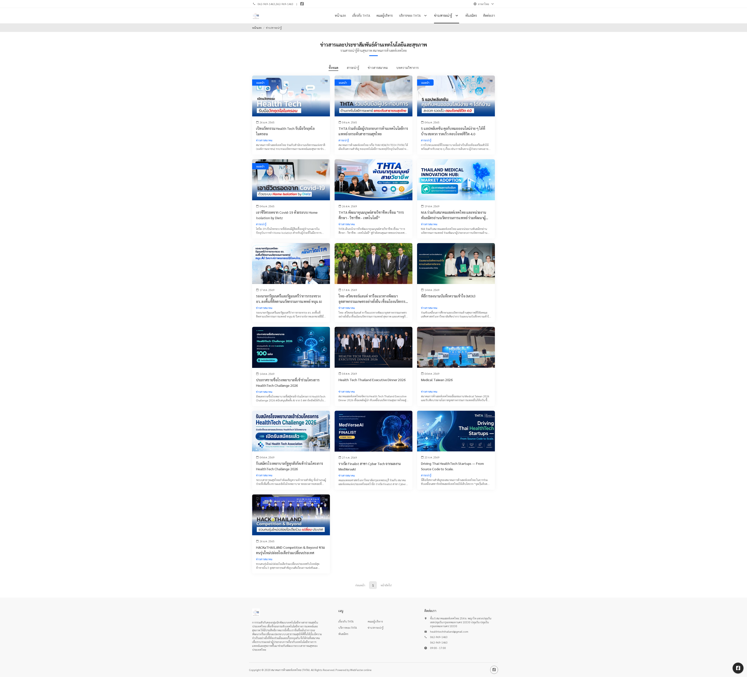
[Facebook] (302, 4)
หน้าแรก (340, 15)
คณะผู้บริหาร (384, 15)
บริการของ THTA (347, 627)
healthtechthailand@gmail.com (449, 631)
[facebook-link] (494, 670)
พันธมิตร (471, 15)
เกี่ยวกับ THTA (361, 15)
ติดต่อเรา (489, 15)
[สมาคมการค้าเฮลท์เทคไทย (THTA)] (256, 15)
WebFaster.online (361, 670)
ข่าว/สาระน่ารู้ (375, 627)
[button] (738, 668)
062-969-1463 (266, 4)
